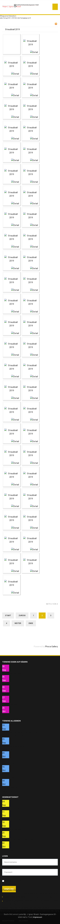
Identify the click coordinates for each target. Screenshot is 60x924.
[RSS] (56, 23)
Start (8, 616)
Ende (31, 623)
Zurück (22, 616)
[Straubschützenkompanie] (20, 6)
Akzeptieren (8, 921)
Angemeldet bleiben (14, 881)
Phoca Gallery (51, 646)
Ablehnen (23, 921)
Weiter (18, 623)
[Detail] (34, 52)
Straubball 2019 (12, 29)
